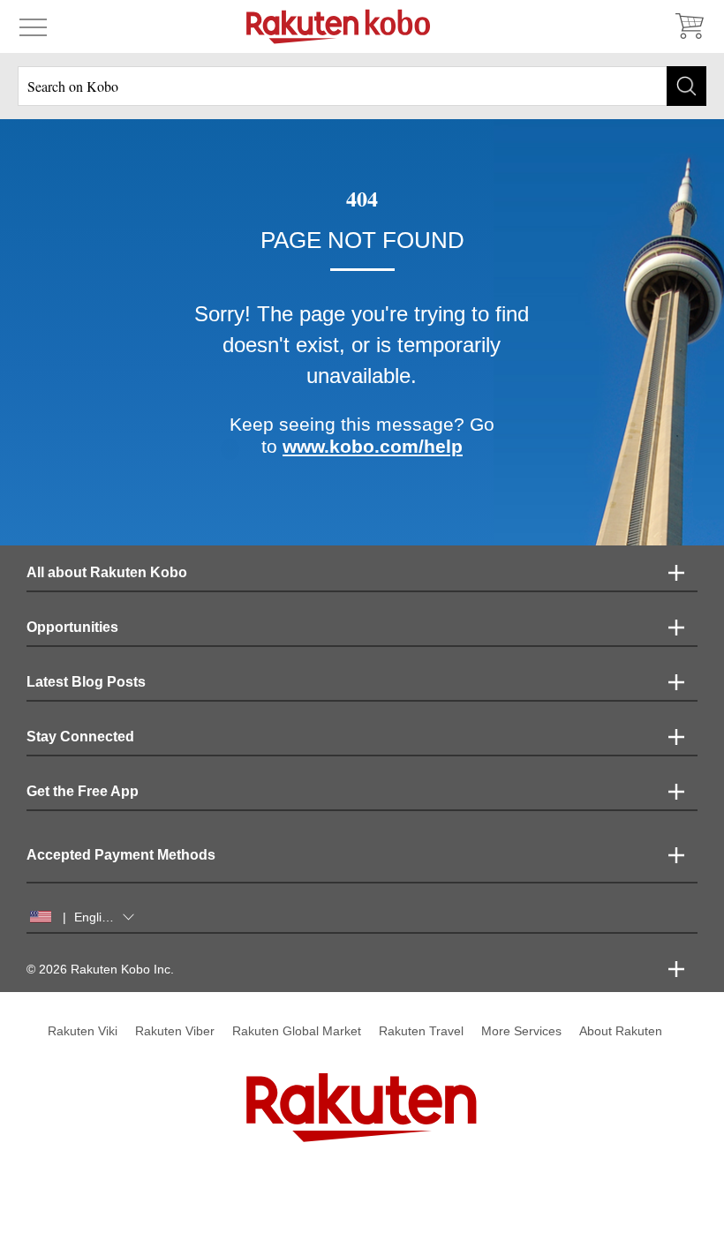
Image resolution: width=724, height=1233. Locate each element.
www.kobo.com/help (373, 446)
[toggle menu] (33, 26)
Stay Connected (80, 736)
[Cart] (689, 26)
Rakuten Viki (82, 1031)
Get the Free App (82, 791)
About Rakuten (620, 1031)
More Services (521, 1031)
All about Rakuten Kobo (106, 572)
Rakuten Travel (421, 1031)
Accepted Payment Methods (120, 854)
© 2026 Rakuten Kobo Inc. (100, 969)
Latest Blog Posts (86, 681)
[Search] (686, 86)
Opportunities (72, 627)
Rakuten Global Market (296, 1031)
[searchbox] (362, 86)
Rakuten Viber (175, 1031)
